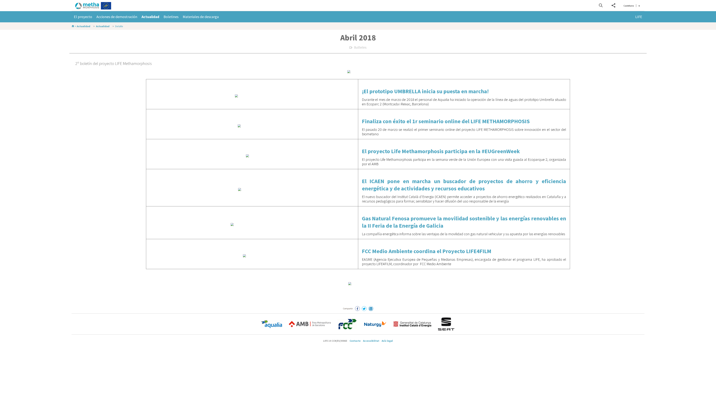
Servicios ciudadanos (347, 324)
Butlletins (360, 47)
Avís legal (387, 340)
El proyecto (83, 16)
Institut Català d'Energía (412, 324)
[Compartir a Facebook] (357, 308)
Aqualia (271, 324)
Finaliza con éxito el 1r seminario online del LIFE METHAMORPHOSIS (446, 121)
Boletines (171, 16)
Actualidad (150, 16)
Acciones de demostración (116, 16)
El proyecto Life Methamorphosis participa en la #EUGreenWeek (441, 151)
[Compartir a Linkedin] (370, 308)
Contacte (355, 340)
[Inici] (73, 26)
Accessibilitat (371, 340)
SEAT (447, 324)
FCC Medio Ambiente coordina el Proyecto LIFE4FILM (426, 251)
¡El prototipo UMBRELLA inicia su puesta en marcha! (425, 91)
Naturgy (375, 324)
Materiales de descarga (201, 16)
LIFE (638, 16)
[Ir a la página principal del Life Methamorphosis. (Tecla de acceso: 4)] (97, 5)
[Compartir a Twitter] (364, 308)
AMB (310, 324)
